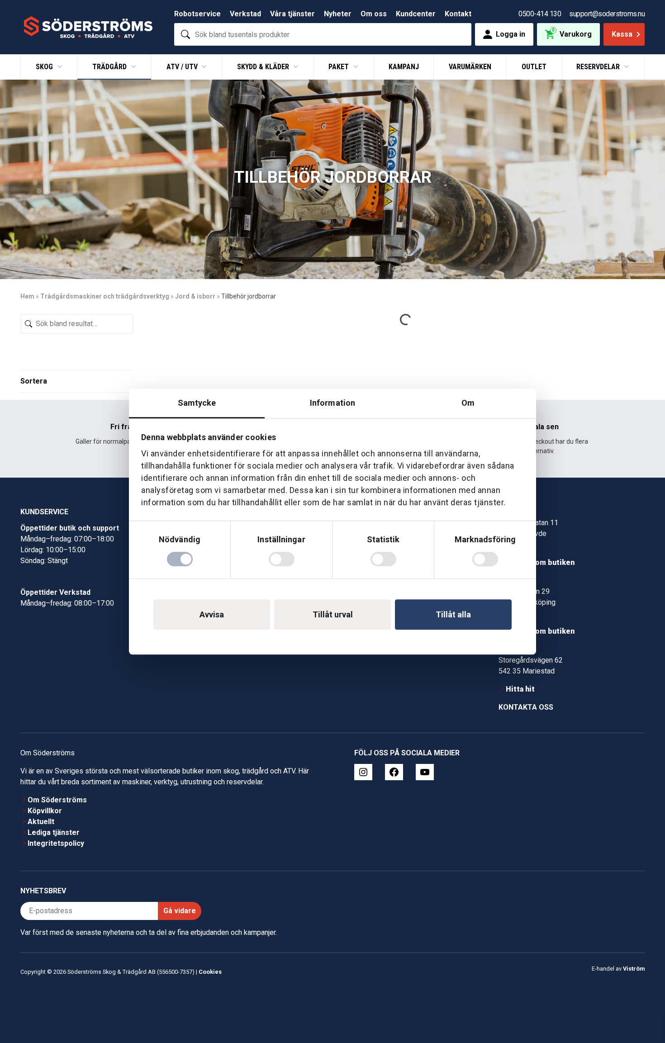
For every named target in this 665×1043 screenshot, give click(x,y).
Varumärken (470, 66)
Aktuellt (41, 821)
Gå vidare (179, 910)
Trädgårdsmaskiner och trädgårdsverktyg (104, 296)
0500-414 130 (539, 13)
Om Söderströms (57, 800)
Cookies (210, 971)
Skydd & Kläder (264, 66)
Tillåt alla (453, 614)
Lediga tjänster (54, 832)
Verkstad (245, 13)
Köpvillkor (45, 810)
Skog (45, 66)
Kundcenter (416, 13)
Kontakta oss (526, 707)
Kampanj (404, 66)
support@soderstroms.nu (607, 13)
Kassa (622, 34)
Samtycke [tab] (197, 403)
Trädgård (110, 66)
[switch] (281, 559)
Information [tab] (332, 403)
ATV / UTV (183, 66)
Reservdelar (599, 66)
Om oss (374, 13)
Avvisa (212, 614)
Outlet (534, 66)
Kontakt (458, 13)
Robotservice (197, 13)
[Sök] (185, 34)
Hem (27, 296)
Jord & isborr (195, 296)
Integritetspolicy (56, 843)
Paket (339, 66)
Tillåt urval (333, 614)
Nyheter (338, 13)
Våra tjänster (292, 13)
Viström (634, 968)
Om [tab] (468, 403)
